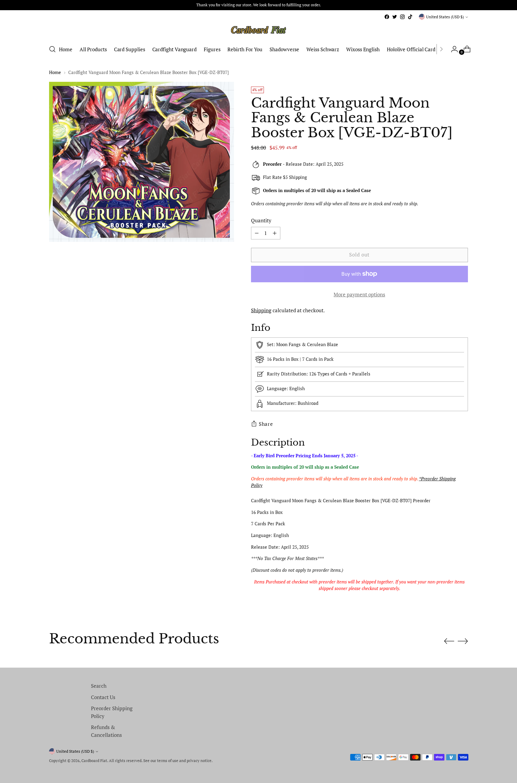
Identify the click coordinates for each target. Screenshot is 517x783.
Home (55, 72)
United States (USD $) (445, 16)
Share (266, 423)
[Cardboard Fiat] (258, 30)
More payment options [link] (359, 294)
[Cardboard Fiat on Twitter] (394, 16)
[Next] (441, 49)
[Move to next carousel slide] (463, 641)
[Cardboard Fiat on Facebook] (387, 16)
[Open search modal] (52, 49)
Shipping (261, 310)
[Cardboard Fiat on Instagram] (402, 16)
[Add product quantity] (256, 233)
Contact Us (103, 697)
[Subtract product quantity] (274, 233)
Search (99, 685)
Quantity (261, 220)
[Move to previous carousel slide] (449, 641)
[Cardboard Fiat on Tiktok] (410, 16)
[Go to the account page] (452, 49)
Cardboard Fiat (94, 760)
